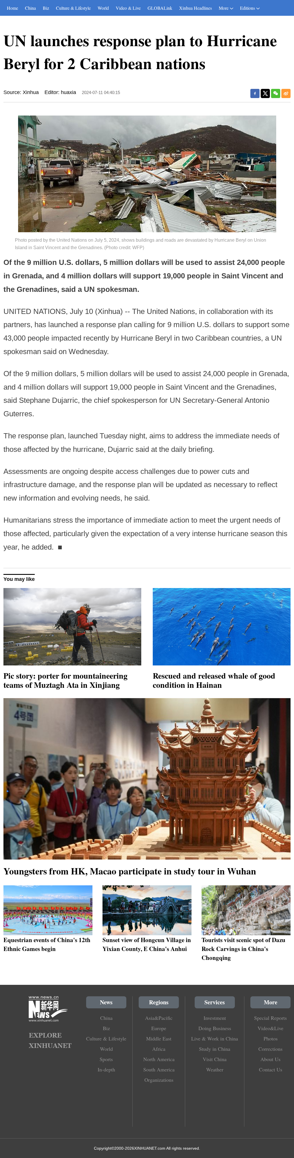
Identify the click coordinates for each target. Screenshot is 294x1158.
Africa (158, 1048)
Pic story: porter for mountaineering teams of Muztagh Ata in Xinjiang (65, 680)
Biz (46, 8)
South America (159, 1069)
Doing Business (214, 1028)
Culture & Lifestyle (73, 8)
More (224, 8)
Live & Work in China (214, 1038)
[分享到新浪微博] (286, 93)
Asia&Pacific (159, 1017)
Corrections (270, 1048)
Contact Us (270, 1069)
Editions (247, 8)
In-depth (106, 1069)
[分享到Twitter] (265, 93)
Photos (271, 1038)
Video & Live (128, 8)
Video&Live (270, 1028)
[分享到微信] (275, 93)
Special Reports (270, 1017)
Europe (158, 1028)
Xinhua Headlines (195, 8)
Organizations (158, 1079)
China (30, 8)
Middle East (158, 1038)
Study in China (214, 1048)
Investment (215, 1017)
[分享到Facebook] (255, 93)
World (103, 8)
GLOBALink (160, 8)
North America (159, 1059)
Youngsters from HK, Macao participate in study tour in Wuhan (129, 871)
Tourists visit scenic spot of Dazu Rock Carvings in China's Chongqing (243, 948)
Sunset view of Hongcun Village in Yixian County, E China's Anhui (146, 944)
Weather (214, 1069)
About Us (270, 1059)
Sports (106, 1059)
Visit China (215, 1059)
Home (12, 8)
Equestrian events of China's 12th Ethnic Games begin (46, 944)
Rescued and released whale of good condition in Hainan (214, 680)
